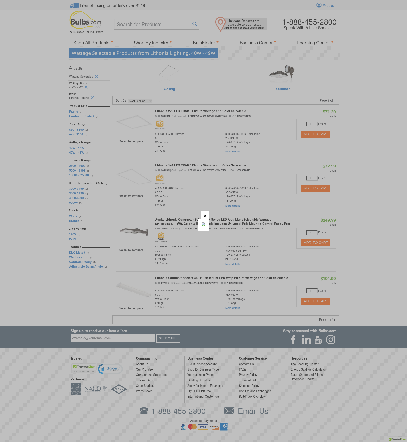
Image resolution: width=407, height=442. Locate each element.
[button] (205, 215)
